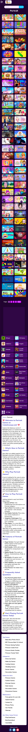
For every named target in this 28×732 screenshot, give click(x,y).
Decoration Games (11, 672)
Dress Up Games (10, 659)
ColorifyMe (8, 723)
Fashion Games (10, 680)
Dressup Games (10, 683)
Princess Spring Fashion (12, 645)
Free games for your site (12, 697)
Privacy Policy (9, 705)
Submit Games (9, 700)
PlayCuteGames (10, 717)
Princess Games (10, 678)
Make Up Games (10, 661)
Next (19, 302)
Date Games (9, 686)
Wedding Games (10, 667)
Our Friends (8, 708)
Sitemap (7, 710)
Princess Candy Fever (11, 647)
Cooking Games (10, 664)
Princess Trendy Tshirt (12, 653)
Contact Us (8, 702)
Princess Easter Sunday (12, 650)
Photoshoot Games (11, 691)
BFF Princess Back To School (14, 642)
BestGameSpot (10, 720)
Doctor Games (9, 669)
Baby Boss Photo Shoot (12, 640)
